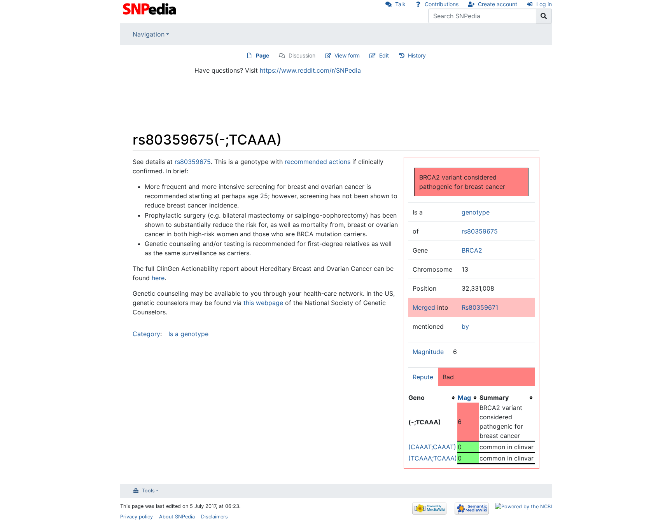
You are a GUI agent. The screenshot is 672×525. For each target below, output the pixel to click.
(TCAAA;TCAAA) (432, 458)
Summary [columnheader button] (494, 397)
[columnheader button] (468, 397)
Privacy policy (136, 517)
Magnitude (428, 352)
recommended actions (317, 162)
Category (146, 334)
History (417, 55)
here (158, 278)
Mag (464, 397)
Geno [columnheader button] (416, 397)
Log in (544, 4)
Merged (424, 307)
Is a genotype (188, 334)
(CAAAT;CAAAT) (432, 447)
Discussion (302, 55)
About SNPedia (177, 517)
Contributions (441, 4)
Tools (148, 491)
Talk (400, 4)
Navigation (148, 34)
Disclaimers (214, 517)
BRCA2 (472, 250)
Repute (423, 377)
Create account (497, 4)
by (465, 326)
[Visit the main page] (150, 8)
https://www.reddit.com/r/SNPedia (310, 70)
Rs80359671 (480, 307)
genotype (476, 212)
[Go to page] (544, 16)
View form (347, 55)
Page (262, 55)
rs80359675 (480, 231)
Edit (384, 55)
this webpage (263, 303)
